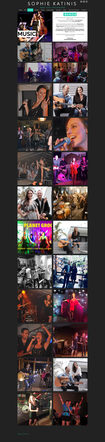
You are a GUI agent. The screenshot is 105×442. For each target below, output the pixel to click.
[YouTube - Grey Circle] (87, 2)
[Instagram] (84, 2)
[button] (35, 99)
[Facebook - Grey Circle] (81, 2)
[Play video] (34, 52)
